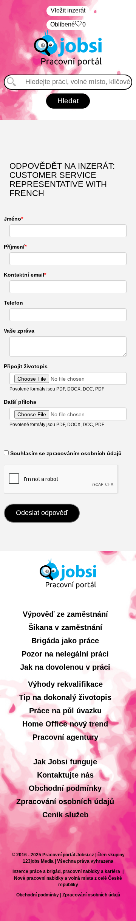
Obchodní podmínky (65, 788)
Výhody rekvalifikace (65, 684)
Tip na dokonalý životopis (65, 697)
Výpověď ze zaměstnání (65, 614)
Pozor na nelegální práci (65, 654)
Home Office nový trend (65, 724)
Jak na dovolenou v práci (65, 667)
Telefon (13, 303)
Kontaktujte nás (65, 775)
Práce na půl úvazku (65, 710)
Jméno (12, 219)
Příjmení (14, 247)
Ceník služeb (65, 815)
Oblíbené (68, 24)
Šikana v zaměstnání (65, 627)
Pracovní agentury (65, 737)
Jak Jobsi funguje (65, 762)
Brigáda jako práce (65, 640)
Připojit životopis (26, 366)
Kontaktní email (24, 275)
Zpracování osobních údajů (65, 801)
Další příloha (20, 402)
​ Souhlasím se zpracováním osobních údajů (65, 453)
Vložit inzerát (68, 10)
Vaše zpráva (19, 331)
